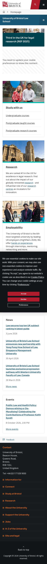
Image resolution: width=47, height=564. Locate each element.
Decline (23, 299)
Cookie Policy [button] (37, 277)
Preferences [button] (23, 284)
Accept (23, 294)
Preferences (23, 305)
